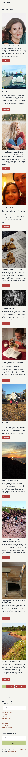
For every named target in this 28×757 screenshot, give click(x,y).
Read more (6, 61)
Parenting (4, 714)
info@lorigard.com (7, 704)
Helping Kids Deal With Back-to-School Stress (14, 601)
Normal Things (7, 207)
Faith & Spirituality (7, 712)
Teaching (4, 716)
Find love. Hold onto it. (10, 480)
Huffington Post (6, 718)
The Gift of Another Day (8, 727)
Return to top (23, 749)
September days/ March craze (12, 152)
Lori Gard (7, 2)
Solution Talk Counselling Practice (11, 729)
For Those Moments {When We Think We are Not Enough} (13, 540)
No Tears (5, 91)
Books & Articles (6, 720)
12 (17, 686)
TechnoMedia (11, 751)
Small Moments (7, 423)
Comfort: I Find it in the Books (13, 269)
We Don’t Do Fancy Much (11, 662)
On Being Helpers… (9, 308)
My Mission (5, 725)
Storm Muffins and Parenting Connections (12, 363)
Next (22, 686)
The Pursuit (5, 723)
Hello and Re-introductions (12, 46)
